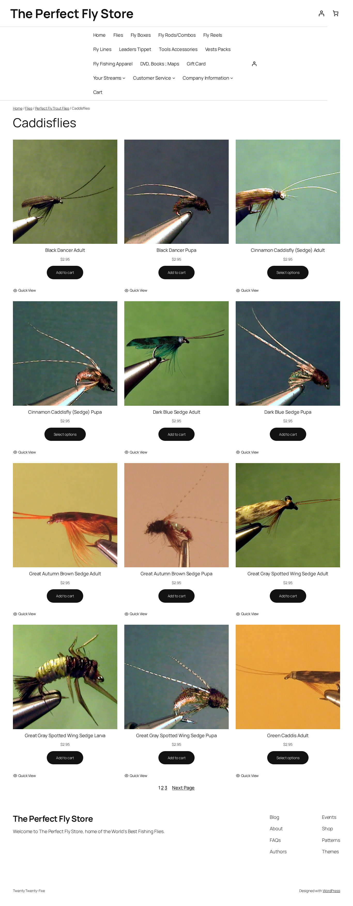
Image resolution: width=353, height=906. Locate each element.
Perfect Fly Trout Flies (52, 108)
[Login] (321, 13)
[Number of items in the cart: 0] (335, 13)
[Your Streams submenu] (123, 78)
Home (17, 108)
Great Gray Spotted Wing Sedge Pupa (176, 735)
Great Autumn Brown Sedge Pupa (176, 573)
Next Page (183, 787)
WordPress (331, 890)
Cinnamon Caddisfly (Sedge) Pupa (65, 412)
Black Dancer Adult (65, 250)
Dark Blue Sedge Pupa (287, 412)
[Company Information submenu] (231, 78)
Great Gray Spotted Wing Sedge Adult (288, 573)
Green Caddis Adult (288, 735)
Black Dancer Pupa (176, 250)
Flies (28, 108)
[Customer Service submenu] (173, 78)
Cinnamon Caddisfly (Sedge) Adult (288, 250)
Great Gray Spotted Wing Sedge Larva (65, 735)
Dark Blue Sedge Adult (176, 412)
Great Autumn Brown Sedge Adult (65, 573)
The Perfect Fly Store (72, 13)
